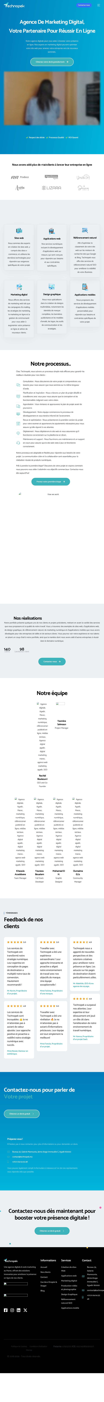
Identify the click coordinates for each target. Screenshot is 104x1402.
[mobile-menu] (97, 5)
